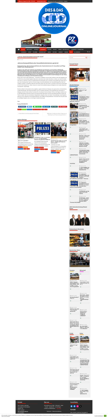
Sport (29, 52)
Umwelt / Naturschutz (63, 49)
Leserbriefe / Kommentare (77, 49)
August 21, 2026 (74, 368)
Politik (23, 49)
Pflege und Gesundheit (37, 109)
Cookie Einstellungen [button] (98, 415)
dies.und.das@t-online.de (23, 411)
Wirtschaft (29, 49)
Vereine (66, 52)
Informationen (29, 109)
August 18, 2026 (74, 295)
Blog (71, 52)
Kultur (54, 49)
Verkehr (60, 52)
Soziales (36, 49)
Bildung (49, 49)
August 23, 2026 (83, 157)
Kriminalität (42, 149)
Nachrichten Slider (75, 250)
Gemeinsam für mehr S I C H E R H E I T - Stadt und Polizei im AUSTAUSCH (63, 1)
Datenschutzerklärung (56, 411)
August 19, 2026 (84, 309)
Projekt (46, 109)
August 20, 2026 (84, 293)
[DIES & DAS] (18, 49)
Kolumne (35, 52)
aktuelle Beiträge (74, 85)
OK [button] (105, 415)
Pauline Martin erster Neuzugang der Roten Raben (29, 113)
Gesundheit (43, 49)
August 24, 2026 (83, 127)
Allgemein (19, 109)
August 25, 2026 (21, 139)
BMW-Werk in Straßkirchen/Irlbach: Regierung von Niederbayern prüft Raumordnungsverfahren (57, 114)
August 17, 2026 (74, 320)
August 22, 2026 (84, 280)
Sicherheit (23, 52)
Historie (55, 52)
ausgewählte (25, 147)
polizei (46, 149)
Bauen (49, 52)
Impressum (49, 411)
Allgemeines (77, 52)
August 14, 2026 (84, 324)
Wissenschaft (42, 52)
